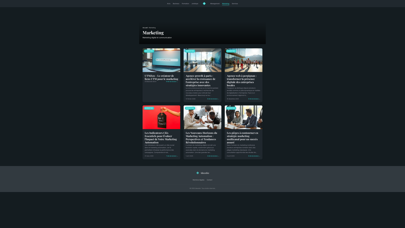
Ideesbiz (205, 172)
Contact (209, 180)
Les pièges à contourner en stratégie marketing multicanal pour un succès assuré (242, 137)
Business (176, 3)
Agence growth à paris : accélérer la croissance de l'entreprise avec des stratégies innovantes (200, 80)
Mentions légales (198, 180)
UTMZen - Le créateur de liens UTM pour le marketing (161, 77)
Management (215, 3)
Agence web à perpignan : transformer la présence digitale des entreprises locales (241, 80)
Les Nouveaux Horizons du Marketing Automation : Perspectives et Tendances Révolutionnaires (201, 137)
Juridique (195, 3)
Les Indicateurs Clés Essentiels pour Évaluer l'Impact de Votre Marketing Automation (161, 137)
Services (235, 3)
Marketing (225, 3)
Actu (168, 3)
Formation (185, 3)
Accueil (145, 27)
